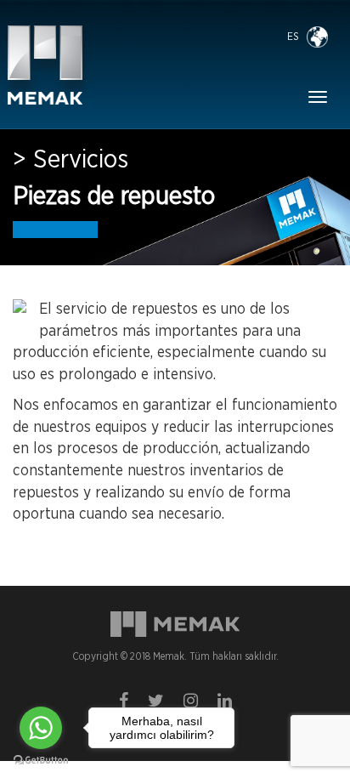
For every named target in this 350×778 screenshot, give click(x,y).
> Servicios (70, 160)
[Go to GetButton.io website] (41, 760)
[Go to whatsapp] (41, 728)
